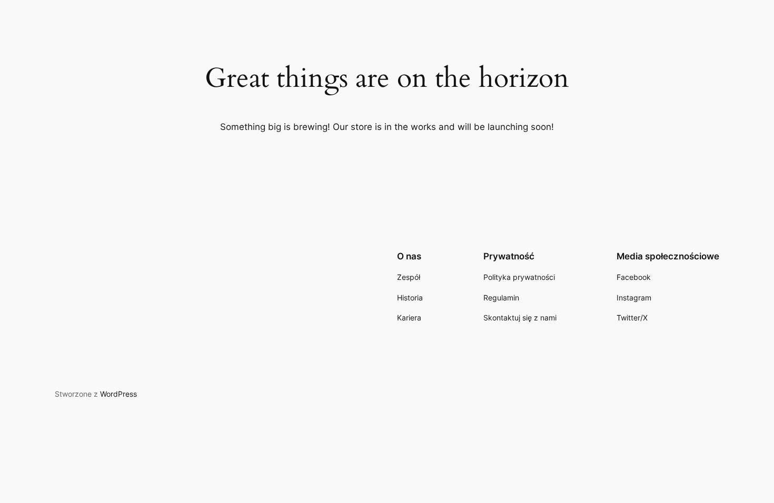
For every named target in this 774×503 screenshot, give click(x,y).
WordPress (118, 393)
